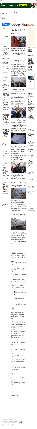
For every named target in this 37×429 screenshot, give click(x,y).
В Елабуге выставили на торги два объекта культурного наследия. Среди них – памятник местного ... (5, 67)
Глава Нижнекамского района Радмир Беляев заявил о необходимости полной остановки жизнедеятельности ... (5, 88)
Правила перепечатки (21, 421)
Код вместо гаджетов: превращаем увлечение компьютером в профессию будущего (5, 170)
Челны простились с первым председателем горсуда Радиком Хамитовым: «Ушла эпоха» (31, 54)
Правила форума (21, 422)
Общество (18, 15)
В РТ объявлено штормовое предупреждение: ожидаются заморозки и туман (5, 32)
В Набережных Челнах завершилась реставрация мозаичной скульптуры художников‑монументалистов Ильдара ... (6, 108)
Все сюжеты (4, 20)
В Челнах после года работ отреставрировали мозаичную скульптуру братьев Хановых (5, 104)
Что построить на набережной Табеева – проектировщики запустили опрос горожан (31, 100)
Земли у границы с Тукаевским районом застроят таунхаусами (31, 70)
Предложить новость (27, 15)
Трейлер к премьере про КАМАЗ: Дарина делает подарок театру (30, 83)
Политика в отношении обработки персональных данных (22, 425)
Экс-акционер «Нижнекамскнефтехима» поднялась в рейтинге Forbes (31, 191)
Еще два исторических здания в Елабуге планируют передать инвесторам (5, 64)
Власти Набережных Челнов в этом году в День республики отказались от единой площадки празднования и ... (5, 78)
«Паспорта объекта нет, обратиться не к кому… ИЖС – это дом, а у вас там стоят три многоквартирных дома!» (5, 117)
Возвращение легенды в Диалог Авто (5, 159)
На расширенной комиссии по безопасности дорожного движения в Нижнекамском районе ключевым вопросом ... (5, 48)
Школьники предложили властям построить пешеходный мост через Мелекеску (31, 109)
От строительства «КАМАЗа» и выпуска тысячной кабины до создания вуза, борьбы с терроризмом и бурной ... (5, 57)
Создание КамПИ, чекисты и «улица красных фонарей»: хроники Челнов (5, 54)
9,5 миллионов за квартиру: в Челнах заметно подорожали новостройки (30, 169)
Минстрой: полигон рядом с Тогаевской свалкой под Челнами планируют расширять (31, 63)
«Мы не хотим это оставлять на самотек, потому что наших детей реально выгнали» (5, 131)
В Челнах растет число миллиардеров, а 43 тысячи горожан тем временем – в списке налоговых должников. (5, 192)
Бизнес (11, 15)
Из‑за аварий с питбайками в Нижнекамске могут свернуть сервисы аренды (5, 42)
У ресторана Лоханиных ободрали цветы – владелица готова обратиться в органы (31, 116)
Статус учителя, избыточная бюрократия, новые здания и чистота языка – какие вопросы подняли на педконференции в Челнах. (5, 153)
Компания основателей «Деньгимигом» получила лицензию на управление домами (5, 94)
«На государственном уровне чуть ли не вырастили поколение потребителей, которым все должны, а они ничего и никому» (5, 146)
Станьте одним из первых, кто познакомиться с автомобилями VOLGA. (5, 163)
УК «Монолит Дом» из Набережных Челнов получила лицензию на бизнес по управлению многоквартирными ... (5, 98)
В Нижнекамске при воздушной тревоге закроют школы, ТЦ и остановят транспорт (5, 84)
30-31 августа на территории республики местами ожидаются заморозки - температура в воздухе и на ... (5, 36)
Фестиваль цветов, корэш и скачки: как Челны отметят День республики (5, 73)
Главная (3, 15)
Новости (7, 15)
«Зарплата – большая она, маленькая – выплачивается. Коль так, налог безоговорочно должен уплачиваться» (5, 186)
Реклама (20, 423)
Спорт (22, 15)
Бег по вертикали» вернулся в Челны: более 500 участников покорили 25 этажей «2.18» (5, 199)
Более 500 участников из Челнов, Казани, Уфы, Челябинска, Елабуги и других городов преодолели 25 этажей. (5, 204)
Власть (14, 15)
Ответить (12, 264)
